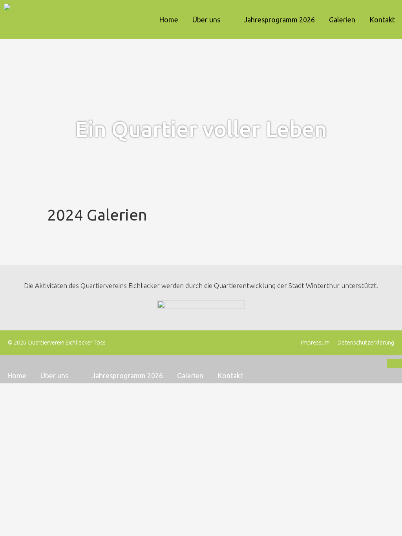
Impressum (315, 342)
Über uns (206, 20)
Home (168, 20)
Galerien (342, 20)
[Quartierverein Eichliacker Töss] (58, 19)
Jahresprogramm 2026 (279, 20)
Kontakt (382, 20)
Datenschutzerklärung (366, 342)
